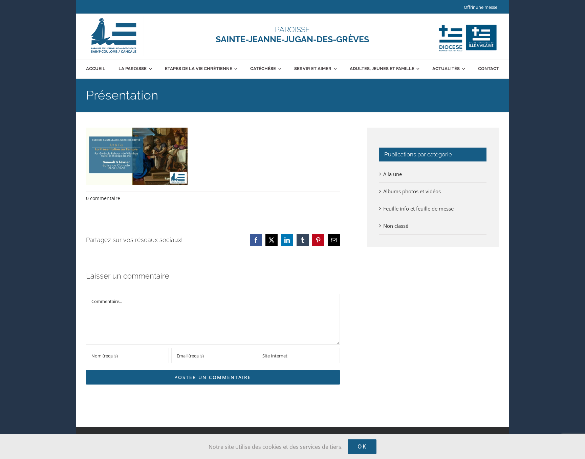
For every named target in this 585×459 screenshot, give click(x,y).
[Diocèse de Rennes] (467, 24)
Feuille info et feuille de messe (418, 208)
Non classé (395, 225)
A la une (392, 174)
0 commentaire (103, 198)
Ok (362, 446)
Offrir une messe (480, 7)
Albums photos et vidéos (412, 191)
